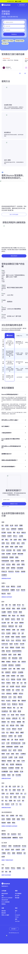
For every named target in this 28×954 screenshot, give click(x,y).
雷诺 (14, 550)
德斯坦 (13, 564)
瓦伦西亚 (8, 633)
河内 (21, 793)
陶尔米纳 (21, 704)
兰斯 (12, 739)
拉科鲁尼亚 (4, 750)
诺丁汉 (7, 679)
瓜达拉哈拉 (13, 834)
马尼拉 (23, 797)
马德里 (14, 604)
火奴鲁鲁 (21, 536)
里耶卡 (17, 753)
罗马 (10, 604)
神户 (3, 800)
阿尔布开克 (11, 571)
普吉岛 (6, 797)
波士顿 (11, 525)
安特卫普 (21, 739)
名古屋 (14, 786)
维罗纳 (3, 629)
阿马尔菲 (22, 714)
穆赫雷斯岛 (15, 837)
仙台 (3, 797)
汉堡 (18, 629)
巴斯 (18, 675)
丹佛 (11, 539)
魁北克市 (4, 593)
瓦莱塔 (20, 658)
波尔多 (6, 647)
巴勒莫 (13, 629)
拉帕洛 (12, 753)
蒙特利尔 (13, 586)
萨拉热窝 (18, 647)
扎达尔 (12, 640)
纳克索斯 (20, 736)
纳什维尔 (9, 532)
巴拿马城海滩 (20, 567)
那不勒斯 (4, 532)
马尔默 (15, 757)
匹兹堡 (12, 560)
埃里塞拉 (4, 775)
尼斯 (12, 622)
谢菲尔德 (12, 725)
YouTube (17, 921)
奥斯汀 (6, 539)
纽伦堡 (12, 714)
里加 (22, 690)
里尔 (21, 682)
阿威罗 (3, 764)
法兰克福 (4, 622)
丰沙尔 (3, 693)
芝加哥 (3, 528)
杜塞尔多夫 (9, 693)
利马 (3, 849)
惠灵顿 (8, 822)
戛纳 (19, 700)
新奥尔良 (23, 532)
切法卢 (10, 750)
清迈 (19, 797)
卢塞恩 (3, 675)
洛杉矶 (16, 525)
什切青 (7, 743)
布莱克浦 (23, 686)
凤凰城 (24, 539)
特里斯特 (13, 675)
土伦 (18, 707)
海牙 (22, 767)
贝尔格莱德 (20, 672)
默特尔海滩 (20, 553)
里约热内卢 (4, 846)
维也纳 (13, 615)
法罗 (7, 686)
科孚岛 (3, 633)
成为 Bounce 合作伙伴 (7, 897)
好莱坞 (23, 543)
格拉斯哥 (23, 636)
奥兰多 (18, 532)
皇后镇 (3, 819)
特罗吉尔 (21, 693)
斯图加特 (12, 647)
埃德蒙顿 (12, 590)
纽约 (3, 525)
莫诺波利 (4, 721)
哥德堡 (22, 725)
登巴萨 (17, 793)
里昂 (9, 658)
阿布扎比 (13, 868)
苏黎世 (18, 668)
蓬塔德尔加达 (19, 764)
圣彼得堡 (23, 571)
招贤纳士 (4, 904)
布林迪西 (14, 700)
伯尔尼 (3, 743)
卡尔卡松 (8, 728)
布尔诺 (7, 753)
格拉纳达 (8, 718)
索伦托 (3, 682)
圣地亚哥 (9, 536)
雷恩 (10, 711)
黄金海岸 (4, 822)
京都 (18, 786)
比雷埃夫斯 (14, 718)
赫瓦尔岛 (9, 707)
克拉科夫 (13, 619)
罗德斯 (3, 690)
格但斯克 (18, 636)
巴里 (19, 633)
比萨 (8, 622)
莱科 (24, 721)
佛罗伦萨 (8, 608)
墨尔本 (3, 815)
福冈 (11, 797)
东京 (3, 786)
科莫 (25, 682)
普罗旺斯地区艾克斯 (15, 743)
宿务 (15, 800)
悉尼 (7, 815)
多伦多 (7, 586)
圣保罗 (12, 849)
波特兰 (19, 539)
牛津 (3, 636)
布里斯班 (12, 815)
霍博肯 (23, 564)
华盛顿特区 (20, 528)
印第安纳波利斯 (5, 560)
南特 (21, 707)
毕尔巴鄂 (22, 643)
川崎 (23, 789)
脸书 (16, 910)
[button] (14, 34)
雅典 (9, 615)
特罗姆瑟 (17, 767)
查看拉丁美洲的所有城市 (7, 860)
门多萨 (23, 849)
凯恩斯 (13, 819)
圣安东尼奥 (9, 550)
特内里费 (12, 686)
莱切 (14, 707)
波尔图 (20, 626)
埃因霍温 (15, 693)
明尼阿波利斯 (5, 557)
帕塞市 (15, 797)
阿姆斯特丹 (4, 615)
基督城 (18, 819)
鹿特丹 (17, 732)
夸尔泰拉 (4, 714)
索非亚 (24, 640)
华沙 (18, 615)
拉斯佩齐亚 (7, 672)
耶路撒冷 (19, 868)
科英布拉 (13, 721)
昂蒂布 (17, 725)
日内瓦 (10, 697)
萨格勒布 (8, 661)
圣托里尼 (23, 661)
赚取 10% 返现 (18, 1)
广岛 (22, 786)
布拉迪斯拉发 (5, 711)
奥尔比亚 (18, 686)
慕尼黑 (18, 619)
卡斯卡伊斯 (4, 757)
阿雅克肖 (12, 732)
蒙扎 (7, 764)
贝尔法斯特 (4, 668)
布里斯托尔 (4, 658)
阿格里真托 (4, 767)
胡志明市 (12, 793)
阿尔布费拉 (18, 775)
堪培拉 (13, 822)
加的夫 (23, 647)
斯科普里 (9, 760)
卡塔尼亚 (22, 629)
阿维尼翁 (13, 679)
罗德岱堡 (4, 536)
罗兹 (8, 721)
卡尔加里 (19, 586)
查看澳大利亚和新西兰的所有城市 (9, 826)
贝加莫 (14, 654)
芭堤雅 (10, 800)
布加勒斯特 (18, 665)
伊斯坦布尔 (4, 626)
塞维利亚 (8, 629)
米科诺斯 (7, 636)
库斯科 (10, 846)
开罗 (3, 871)
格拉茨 (3, 725)
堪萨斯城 (13, 567)
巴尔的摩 (14, 553)
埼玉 (20, 804)
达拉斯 (15, 539)
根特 (18, 682)
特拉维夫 (7, 868)
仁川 (25, 793)
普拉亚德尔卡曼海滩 (6, 837)
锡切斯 (3, 753)
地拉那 (11, 643)
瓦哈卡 (19, 834)
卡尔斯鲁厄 (23, 753)
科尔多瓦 (8, 700)
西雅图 (21, 525)
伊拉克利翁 (4, 654)
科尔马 (8, 704)
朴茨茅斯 (4, 707)
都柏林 (20, 612)
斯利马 (17, 714)
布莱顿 (3, 651)
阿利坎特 (14, 661)
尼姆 (13, 775)
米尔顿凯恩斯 (5, 771)
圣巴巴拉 (8, 564)
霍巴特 (23, 819)
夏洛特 (3, 567)
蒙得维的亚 (19, 853)
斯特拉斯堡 (14, 658)
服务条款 (4, 910)
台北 (7, 793)
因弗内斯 (23, 700)
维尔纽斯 (4, 704)
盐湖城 (6, 546)
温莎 (13, 690)
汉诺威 (3, 686)
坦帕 (3, 546)
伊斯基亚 (4, 739)
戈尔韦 (10, 668)
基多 (25, 853)
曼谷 (3, 789)
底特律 (22, 560)
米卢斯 (23, 760)
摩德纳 (3, 661)
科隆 (14, 668)
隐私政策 (4, 913)
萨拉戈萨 (20, 728)
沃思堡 (3, 553)
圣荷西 (24, 550)
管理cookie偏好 (5, 915)
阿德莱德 (8, 819)
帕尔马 (3, 700)
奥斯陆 (3, 640)
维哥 (24, 718)
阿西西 (13, 682)
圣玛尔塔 (7, 849)
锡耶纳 (14, 711)
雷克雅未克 (14, 704)
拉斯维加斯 (13, 528)
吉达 (24, 868)
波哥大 (8, 853)
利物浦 (12, 636)
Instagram (17, 915)
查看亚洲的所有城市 (6, 807)
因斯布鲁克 (11, 665)
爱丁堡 (18, 604)
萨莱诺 (24, 679)
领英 (16, 919)
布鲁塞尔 (14, 633)
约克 (22, 619)
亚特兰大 (15, 536)
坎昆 (8, 834)
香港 (6, 789)
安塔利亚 (20, 750)
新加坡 (18, 789)
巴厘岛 (3, 793)
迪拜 (3, 868)
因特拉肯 (14, 728)
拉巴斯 (3, 856)
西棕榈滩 (11, 557)
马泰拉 (14, 697)
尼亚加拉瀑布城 (5, 590)
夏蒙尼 (19, 654)
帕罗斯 (14, 750)
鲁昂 (8, 739)
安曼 (10, 871)
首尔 (10, 789)
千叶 (17, 804)
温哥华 (3, 586)
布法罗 (3, 564)
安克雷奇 (19, 550)
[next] (24, 73)
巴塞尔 (3, 728)
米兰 (23, 604)
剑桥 (3, 539)
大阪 (6, 786)
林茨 (7, 725)
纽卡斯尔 (16, 643)
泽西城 (11, 546)
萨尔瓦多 (24, 846)
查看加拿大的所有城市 (7, 597)
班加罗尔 (7, 804)
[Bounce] (6, 5)
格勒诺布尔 (4, 736)
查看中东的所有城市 (6, 875)
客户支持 (17, 895)
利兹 (19, 661)
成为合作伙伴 (5, 899)
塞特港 (8, 775)
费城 (14, 532)
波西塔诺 (14, 672)
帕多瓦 (3, 679)
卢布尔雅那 (4, 665)
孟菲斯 (7, 567)
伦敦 (3, 604)
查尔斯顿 (8, 553)
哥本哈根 (15, 612)
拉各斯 (21, 746)
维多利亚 (23, 590)
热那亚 (10, 654)
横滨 (10, 786)
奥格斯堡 (16, 771)
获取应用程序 (5, 893)
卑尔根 (23, 668)
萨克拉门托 (4, 571)
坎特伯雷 (21, 757)
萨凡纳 (3, 550)
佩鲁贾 (22, 732)
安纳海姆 (17, 560)
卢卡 (8, 714)
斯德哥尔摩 (11, 626)
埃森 (14, 760)
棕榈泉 (16, 557)
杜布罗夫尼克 (5, 643)
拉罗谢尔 (18, 690)
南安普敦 (8, 690)
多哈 (6, 871)
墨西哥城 (4, 834)
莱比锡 (16, 739)
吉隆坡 (14, 789)
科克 (7, 732)
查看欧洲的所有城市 (6, 778)
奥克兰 (7, 543)
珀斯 (17, 815)
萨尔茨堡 (19, 679)
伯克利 (18, 564)
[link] (22, 5)
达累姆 (16, 546)
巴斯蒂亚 (10, 736)
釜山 (6, 800)
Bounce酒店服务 (6, 902)
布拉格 (3, 608)
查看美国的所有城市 (6, 578)
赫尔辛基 (8, 651)
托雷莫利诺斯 (9, 746)
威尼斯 (18, 608)
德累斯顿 (19, 721)
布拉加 (11, 771)
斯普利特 (21, 622)
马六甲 (18, 800)
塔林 (3, 672)
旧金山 (7, 528)
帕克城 (21, 546)
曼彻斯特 (7, 619)
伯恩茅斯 (16, 746)
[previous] (20, 73)
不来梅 (23, 743)
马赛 (22, 633)
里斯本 (13, 608)
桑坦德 (19, 711)
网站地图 (17, 897)
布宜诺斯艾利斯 (16, 846)
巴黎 (6, 604)
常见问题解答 (18, 893)
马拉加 (16, 622)
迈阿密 (6, 525)
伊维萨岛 (8, 682)
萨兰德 (21, 771)
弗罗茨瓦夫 (18, 640)
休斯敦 (3, 543)
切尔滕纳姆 (11, 767)
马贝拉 (3, 732)
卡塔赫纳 (4, 853)
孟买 (23, 800)
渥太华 (8, 593)
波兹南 (22, 675)
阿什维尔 (17, 571)
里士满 (17, 590)
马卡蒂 (12, 804)
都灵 (16, 626)
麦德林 (13, 853)
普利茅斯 (12, 764)
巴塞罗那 (9, 612)
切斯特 (3, 746)
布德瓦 (18, 760)
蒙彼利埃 (20, 697)
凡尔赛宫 (10, 757)
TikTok (16, 917)
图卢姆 (21, 837)
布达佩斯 (4, 612)
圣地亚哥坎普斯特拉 (16, 651)
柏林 (3, 619)
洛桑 (15, 736)
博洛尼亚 (22, 615)
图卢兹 (7, 640)
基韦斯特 (13, 543)
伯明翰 (7, 675)
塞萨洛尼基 (4, 697)
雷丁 (20, 718)
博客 (3, 895)
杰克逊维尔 (4, 575)
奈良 (3, 804)
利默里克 (4, 760)
